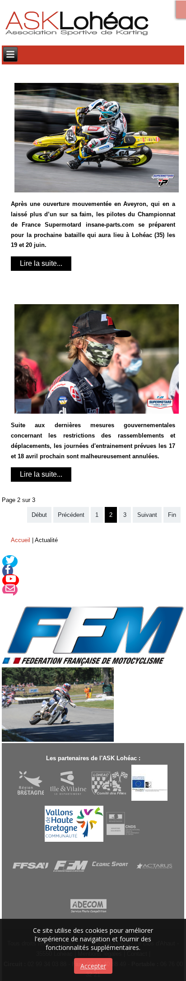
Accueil (20, 540)
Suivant (147, 514)
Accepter (93, 966)
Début (39, 514)
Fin (172, 514)
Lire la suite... (41, 263)
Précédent (71, 514)
